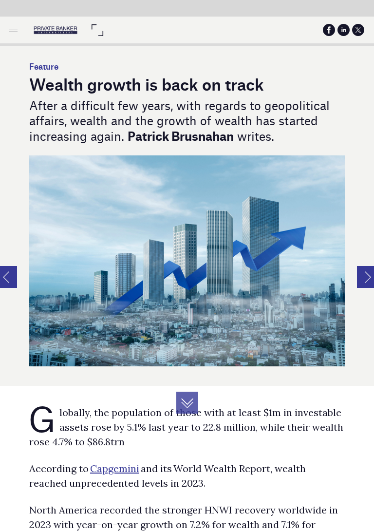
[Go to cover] (55, 30)
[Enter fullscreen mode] (97, 30)
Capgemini (114, 468)
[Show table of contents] (13, 30)
